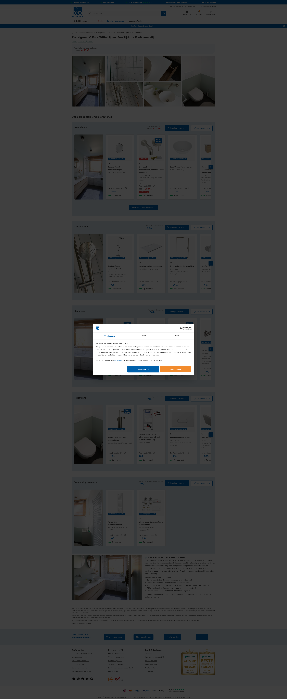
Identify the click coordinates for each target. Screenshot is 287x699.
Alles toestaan (175, 369)
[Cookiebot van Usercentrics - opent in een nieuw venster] (181, 328)
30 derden (118, 360)
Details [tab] (143, 336)
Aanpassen (141, 369)
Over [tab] (177, 336)
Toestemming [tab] (109, 336)
